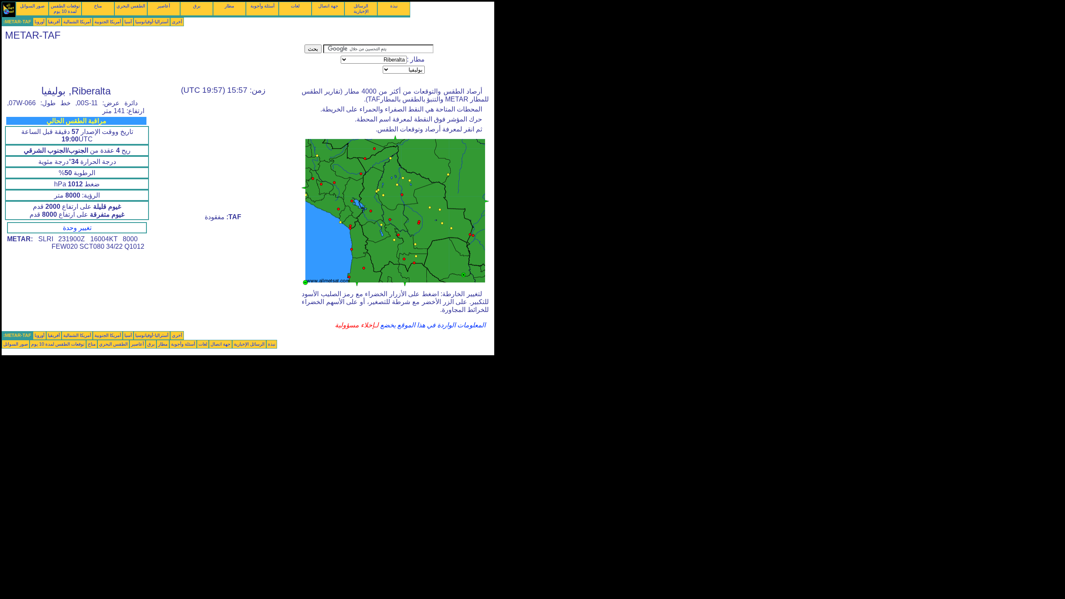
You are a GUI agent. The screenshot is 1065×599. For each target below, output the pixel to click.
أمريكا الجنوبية (107, 21)
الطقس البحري (130, 5)
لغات (295, 5)
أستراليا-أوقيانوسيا (151, 21)
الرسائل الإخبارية (361, 8)
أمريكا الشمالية (77, 21)
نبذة (394, 5)
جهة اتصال (328, 5)
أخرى (177, 21)
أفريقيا (54, 21)
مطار (229, 5)
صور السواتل (32, 5)
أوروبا (40, 21)
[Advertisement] (153, 63)
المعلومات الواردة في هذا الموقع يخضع (432, 325)
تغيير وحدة (77, 227)
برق (197, 5)
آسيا (128, 21)
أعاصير (163, 5)
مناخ (98, 5)
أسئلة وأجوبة (262, 5)
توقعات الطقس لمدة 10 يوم (65, 8)
